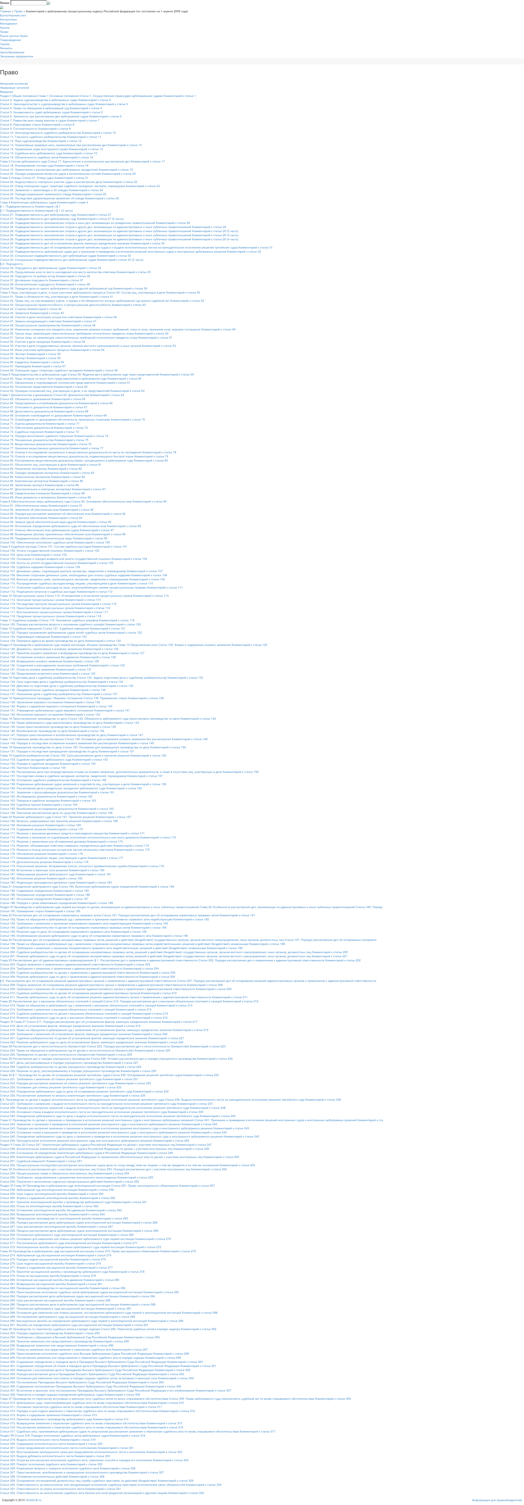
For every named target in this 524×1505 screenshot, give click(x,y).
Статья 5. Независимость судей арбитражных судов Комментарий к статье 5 (51, 112)
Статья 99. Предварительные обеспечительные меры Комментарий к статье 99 (53, 538)
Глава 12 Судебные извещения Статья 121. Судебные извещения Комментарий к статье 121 (62, 628)
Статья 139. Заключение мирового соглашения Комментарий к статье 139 (50, 702)
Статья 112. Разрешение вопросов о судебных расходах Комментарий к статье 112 (56, 591)
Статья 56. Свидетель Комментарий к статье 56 (32, 362)
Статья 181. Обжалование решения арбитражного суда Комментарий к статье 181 (55, 874)
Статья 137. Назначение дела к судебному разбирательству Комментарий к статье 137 (58, 694)
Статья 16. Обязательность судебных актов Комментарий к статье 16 (46, 157)
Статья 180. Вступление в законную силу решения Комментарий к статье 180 (52, 870)
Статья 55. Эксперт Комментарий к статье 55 (30, 354)
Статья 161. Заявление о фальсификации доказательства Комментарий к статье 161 (57, 792)
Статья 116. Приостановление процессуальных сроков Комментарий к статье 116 (55, 608)
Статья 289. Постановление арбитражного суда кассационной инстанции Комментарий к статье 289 (67, 1316)
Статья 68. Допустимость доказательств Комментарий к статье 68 (44, 411)
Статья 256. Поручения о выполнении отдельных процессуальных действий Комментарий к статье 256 (69, 1181)
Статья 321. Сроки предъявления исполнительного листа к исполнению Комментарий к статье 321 (67, 1448)
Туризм (5, 44)
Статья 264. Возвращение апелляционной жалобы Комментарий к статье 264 (52, 1214)
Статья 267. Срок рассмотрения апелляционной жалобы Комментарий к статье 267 (56, 1226)
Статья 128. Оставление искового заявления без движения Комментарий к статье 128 (58, 657)
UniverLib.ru (33, 1500)
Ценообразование (12, 52)
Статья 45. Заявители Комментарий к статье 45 (32, 313)
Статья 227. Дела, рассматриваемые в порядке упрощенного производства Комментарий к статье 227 (69, 1062)
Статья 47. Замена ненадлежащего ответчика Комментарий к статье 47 (48, 321)
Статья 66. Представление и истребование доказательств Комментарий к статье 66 (56, 403)
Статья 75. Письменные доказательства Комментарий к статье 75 (44, 440)
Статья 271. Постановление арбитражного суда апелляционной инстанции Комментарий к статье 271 (69, 1243)
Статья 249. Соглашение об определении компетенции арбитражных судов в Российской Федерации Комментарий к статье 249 (86, 1153)
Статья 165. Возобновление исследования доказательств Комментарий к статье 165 (57, 808)
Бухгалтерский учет (13, 15)
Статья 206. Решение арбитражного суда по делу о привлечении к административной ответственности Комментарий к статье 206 (87, 976)
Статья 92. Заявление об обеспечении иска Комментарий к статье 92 (47, 509)
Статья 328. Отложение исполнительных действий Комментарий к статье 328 (52, 1476)
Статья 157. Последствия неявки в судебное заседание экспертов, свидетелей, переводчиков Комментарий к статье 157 (81, 776)
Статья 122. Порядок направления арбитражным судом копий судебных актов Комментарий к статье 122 (71, 632)
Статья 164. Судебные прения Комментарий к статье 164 (38, 804)
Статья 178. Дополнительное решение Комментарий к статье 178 (44, 862)
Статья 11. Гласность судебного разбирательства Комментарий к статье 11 (50, 137)
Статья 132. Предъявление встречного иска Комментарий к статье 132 (47, 673)
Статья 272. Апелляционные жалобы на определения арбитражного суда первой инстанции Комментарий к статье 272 (80, 1247)
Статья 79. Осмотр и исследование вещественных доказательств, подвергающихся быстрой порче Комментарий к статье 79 (84, 456)
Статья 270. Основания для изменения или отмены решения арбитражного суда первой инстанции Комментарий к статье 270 (85, 1239)
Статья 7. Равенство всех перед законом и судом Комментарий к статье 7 (49, 120)
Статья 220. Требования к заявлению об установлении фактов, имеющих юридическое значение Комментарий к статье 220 (83, 1034)
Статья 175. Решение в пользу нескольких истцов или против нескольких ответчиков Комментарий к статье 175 (75, 849)
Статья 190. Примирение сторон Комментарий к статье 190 (40, 911)
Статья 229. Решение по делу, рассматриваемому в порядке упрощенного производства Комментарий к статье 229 (78, 1071)
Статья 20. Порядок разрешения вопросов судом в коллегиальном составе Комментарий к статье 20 (68, 173)
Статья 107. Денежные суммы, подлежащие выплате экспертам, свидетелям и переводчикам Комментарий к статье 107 (81, 571)
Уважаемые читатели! (14, 87)
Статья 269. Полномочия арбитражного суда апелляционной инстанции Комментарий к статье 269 (67, 1235)
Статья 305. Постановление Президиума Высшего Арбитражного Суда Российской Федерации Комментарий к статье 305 (82, 1382)
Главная (5, 11)
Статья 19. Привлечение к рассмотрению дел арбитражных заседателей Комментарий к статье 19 (66, 169)
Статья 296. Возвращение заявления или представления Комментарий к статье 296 (56, 1345)
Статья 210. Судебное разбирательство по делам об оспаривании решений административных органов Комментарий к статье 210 (88, 993)
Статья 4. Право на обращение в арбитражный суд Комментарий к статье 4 (51, 108)
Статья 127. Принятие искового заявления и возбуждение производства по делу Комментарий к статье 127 (72, 653)
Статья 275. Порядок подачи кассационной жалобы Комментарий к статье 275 (53, 1259)
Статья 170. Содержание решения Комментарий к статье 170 (41, 829)
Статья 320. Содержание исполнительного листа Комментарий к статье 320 (51, 1443)
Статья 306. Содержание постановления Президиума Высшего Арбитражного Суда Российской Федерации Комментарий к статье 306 (90, 1386)
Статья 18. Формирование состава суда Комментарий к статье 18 (44, 165)
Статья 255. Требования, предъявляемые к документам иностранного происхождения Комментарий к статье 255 (76, 1177)
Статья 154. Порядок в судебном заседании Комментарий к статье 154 (48, 763)
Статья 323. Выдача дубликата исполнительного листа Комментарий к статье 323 (55, 1456)
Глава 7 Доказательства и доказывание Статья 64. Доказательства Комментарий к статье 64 (62, 395)
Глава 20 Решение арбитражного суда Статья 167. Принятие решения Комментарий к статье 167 (65, 817)
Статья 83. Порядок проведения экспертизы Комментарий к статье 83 (47, 473)
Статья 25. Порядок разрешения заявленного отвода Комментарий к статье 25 (53, 194)
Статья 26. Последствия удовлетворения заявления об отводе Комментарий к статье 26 (59, 198)
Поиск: (5, 3)
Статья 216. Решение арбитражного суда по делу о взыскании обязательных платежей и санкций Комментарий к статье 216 (84, 1017)
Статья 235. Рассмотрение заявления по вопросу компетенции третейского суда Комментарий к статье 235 (72, 1095)
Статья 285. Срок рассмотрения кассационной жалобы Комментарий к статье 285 (55, 1300)
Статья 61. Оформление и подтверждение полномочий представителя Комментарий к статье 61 (65, 382)
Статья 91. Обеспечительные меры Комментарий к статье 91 (41, 505)
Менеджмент (8, 23)
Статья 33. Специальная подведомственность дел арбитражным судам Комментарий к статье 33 (65, 255)
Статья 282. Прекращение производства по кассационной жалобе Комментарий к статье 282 (62, 1288)
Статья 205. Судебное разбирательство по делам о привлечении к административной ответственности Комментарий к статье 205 (87, 972)
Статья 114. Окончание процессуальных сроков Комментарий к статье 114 (50, 600)
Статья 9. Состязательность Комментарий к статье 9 (35, 128)
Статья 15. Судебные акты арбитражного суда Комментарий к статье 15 (48, 153)
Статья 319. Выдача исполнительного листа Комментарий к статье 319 (48, 1439)
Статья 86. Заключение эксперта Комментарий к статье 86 (39, 485)
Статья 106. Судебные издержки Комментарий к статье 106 (40, 567)
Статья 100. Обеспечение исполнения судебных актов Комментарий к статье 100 (55, 542)
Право (18, 11)
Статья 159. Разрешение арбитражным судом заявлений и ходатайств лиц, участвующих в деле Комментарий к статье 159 (83, 784)
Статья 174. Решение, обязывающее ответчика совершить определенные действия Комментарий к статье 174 (74, 845)
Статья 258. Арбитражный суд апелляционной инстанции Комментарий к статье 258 (57, 1189)
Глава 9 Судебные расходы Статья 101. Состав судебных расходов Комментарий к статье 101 (63, 546)
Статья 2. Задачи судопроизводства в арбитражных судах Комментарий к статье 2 (55, 100)
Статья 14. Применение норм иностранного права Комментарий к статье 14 (51, 149)
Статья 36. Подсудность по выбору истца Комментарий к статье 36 (45, 276)
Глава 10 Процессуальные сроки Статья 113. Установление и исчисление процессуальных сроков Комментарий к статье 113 (84, 595)
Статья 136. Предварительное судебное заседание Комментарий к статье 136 (53, 690)
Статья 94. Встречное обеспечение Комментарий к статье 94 (41, 518)
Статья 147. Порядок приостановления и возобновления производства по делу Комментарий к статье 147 (71, 735)
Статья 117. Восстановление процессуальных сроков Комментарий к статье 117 (54, 612)
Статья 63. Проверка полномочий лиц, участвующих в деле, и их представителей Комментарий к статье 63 (72, 391)
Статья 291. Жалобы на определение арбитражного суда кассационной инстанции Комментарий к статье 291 (74, 1325)
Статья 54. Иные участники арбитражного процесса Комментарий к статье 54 (52, 350)
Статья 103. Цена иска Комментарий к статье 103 (33, 554)
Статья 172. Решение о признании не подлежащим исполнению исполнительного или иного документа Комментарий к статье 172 (88, 837)
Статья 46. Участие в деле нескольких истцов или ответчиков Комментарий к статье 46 (58, 317)
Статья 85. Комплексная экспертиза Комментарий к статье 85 (41, 481)
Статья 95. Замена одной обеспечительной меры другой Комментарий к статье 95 (55, 522)
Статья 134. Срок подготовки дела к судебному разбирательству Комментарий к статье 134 (61, 681)
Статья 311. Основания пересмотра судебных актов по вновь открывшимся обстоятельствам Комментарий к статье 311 (81, 1407)
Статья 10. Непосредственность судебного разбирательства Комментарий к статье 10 (58, 132)
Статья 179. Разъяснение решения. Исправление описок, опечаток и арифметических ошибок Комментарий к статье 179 (82, 866)
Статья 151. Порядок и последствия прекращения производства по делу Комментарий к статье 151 (67, 751)
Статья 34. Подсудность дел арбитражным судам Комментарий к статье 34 (50, 268)
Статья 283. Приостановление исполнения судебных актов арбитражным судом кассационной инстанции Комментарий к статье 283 (89, 1292)
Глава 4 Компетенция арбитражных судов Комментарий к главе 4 (44, 202)
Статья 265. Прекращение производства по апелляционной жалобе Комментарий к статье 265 (64, 1218)
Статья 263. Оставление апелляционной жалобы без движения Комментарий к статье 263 (61, 1210)
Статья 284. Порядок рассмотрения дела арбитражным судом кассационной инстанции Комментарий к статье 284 (77, 1296)
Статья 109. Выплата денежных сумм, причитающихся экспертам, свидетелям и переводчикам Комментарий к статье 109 (82, 579)
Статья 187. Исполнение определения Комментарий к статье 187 (44, 899)
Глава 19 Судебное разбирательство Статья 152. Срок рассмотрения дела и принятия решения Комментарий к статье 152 (83, 755)
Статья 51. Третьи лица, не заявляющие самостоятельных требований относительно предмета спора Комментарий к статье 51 (86, 337)
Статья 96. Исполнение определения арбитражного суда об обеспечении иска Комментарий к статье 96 (70, 526)
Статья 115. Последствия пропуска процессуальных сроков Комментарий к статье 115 (58, 604)
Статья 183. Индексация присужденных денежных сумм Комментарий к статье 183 (56, 882)
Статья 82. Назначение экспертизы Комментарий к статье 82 (41, 468)
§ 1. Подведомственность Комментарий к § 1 (30, 206)
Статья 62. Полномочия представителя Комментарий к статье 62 (44, 386)
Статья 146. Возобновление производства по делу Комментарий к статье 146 (52, 731)
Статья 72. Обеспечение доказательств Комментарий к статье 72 (44, 427)
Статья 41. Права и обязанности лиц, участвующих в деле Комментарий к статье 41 (56, 296)
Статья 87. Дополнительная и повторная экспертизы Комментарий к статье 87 (53, 489)
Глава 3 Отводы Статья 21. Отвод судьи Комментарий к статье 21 (44, 178)
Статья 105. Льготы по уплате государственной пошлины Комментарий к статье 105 (56, 563)
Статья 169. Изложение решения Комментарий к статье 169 (40, 825)
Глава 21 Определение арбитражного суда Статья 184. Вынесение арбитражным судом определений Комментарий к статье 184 (87, 886)
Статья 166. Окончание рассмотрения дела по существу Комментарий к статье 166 (56, 813)
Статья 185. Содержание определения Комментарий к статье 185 (44, 890)
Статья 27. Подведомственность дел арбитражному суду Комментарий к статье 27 (55, 214)
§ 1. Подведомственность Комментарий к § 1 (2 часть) (36, 210)
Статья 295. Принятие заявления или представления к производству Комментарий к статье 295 (64, 1341)
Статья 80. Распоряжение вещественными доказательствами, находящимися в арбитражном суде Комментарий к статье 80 (84, 460)
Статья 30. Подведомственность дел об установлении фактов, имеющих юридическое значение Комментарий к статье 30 (82, 243)
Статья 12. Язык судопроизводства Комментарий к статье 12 (40, 141)
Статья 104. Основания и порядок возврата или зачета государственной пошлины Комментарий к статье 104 (73, 559)
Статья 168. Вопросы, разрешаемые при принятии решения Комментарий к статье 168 (59, 821)
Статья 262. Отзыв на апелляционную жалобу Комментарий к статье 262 (49, 1206)
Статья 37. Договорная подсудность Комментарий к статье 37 (41, 280)
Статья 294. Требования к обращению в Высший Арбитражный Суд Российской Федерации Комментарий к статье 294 (80, 1337)
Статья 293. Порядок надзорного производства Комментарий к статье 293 (50, 1333)
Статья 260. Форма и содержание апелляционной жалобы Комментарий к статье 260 (57, 1198)
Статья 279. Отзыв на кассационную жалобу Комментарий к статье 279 (48, 1276)
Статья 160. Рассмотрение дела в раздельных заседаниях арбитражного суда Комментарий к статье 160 (71, 788)
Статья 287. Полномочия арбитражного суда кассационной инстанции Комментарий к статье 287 (65, 1308)
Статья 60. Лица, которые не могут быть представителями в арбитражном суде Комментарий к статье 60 (70, 378)
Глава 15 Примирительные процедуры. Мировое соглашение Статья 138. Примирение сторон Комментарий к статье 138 (82, 698)
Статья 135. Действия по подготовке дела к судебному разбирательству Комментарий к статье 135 (66, 686)
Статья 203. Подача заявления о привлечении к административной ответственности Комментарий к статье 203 (75, 964)
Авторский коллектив (14, 83)
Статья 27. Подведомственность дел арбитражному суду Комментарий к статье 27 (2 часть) (62, 219)
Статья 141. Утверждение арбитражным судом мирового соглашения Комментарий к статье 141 (65, 710)
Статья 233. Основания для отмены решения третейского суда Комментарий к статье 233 (60, 1087)
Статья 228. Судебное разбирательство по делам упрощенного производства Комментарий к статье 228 (70, 1067)
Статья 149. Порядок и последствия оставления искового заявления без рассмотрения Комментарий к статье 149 (77, 743)
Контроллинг (8, 19)
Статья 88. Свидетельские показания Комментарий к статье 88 (42, 493)
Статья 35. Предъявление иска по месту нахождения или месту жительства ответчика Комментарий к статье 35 (75, 272)
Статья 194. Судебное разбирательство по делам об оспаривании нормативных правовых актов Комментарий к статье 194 (83, 927)
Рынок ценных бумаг (14, 36)
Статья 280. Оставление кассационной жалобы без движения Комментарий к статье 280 (59, 1280)
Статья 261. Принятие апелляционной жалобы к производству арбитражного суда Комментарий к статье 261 (73, 1202)
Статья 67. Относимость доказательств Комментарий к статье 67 (43, 407)
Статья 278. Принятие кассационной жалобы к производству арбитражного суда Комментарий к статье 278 (72, 1271)
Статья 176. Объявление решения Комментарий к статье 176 (41, 854)
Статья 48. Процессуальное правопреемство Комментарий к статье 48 (47, 325)
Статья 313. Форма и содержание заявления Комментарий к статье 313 (48, 1415)
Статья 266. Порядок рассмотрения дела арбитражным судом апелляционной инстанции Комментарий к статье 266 (78, 1222)
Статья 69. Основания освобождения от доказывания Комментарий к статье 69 (53, 415)
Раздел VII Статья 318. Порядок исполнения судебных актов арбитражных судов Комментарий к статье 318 (72, 1435)
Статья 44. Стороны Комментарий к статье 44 (31, 309)
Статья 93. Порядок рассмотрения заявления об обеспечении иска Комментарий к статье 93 (62, 513)
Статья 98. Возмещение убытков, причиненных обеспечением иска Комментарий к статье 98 (62, 534)
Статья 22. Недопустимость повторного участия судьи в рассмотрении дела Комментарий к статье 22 (68, 182)
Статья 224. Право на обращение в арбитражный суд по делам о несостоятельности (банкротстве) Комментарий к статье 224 (85, 1050)
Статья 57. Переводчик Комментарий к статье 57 (33, 366)
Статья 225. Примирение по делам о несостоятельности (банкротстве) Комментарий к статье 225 (66, 1054)
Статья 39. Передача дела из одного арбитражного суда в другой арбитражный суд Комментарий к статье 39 (73, 288)
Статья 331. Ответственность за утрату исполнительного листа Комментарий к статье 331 (60, 1489)
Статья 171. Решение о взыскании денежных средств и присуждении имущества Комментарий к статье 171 (72, 833)
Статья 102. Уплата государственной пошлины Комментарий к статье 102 (49, 550)
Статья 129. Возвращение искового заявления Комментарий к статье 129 (49, 661)
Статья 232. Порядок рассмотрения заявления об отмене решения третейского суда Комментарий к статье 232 (75, 1083)
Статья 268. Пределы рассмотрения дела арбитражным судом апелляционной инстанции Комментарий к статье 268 (79, 1230)
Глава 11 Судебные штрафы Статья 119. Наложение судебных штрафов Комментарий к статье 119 (67, 620)
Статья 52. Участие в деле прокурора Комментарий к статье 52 (42, 341)
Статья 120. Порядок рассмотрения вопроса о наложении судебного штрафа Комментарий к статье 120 (70, 624)
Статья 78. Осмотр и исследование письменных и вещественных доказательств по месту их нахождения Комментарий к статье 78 (88, 452)
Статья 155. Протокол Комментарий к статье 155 (33, 768)
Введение (6, 92)
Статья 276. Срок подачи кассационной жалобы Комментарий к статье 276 (50, 1263)
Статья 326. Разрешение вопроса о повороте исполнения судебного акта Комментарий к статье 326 (68, 1468)
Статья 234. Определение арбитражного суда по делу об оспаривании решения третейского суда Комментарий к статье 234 (84, 1091)
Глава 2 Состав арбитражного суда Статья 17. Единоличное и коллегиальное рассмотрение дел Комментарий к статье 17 (82, 161)
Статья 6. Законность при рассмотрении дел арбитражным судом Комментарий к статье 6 (61, 116)
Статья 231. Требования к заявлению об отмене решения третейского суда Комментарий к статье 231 (69, 1079)
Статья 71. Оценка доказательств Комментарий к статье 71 (40, 423)
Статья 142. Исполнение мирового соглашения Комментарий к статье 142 (50, 714)
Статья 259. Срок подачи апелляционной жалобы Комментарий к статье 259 (51, 1194)
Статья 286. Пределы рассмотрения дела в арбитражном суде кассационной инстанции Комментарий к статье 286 (78, 1304)
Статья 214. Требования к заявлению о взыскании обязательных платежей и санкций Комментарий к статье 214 (75, 1009)
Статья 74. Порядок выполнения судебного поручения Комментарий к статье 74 (54, 436)
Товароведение (10, 40)
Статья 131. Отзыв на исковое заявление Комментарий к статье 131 (46, 669)
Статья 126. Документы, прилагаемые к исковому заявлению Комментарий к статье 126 (59, 649)
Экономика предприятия (16, 56)
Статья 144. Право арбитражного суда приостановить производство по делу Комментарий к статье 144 (69, 722)
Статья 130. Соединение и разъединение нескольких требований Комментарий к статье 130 (62, 665)
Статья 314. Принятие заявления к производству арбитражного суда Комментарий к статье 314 (64, 1419)
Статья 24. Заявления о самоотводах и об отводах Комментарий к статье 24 (51, 190)
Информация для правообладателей (497, 1500)
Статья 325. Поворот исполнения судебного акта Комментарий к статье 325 (51, 1464)
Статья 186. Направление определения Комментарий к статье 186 (45, 895)
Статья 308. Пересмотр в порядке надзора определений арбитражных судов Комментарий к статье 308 (70, 1394)
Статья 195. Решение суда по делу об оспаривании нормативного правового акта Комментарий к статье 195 (73, 931)
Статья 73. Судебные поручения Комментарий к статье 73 (39, 432)
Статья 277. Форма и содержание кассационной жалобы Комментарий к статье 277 (56, 1267)
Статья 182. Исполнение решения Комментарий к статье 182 (41, 878)
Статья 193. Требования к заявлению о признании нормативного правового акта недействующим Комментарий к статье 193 (84, 923)
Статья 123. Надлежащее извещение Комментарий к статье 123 (43, 636)
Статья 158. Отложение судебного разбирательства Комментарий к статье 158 (53, 780)
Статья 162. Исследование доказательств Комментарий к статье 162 (46, 796)
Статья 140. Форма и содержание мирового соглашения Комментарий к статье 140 (56, 706)
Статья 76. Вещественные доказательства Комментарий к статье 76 (45, 444)
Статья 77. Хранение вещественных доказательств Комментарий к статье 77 (51, 448)
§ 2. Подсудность (11, 264)
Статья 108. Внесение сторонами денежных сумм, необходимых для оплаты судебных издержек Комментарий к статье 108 (83, 575)
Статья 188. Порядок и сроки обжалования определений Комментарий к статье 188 (56, 903)
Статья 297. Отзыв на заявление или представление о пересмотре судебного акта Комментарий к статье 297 (74, 1349)
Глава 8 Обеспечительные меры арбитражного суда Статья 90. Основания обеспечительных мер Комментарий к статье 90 (83, 501)
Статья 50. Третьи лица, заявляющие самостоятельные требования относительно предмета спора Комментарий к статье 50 (84, 333)
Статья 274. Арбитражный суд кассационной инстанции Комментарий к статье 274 (55, 1255)
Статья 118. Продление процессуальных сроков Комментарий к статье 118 (50, 616)
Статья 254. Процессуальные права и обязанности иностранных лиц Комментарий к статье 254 (64, 1173)
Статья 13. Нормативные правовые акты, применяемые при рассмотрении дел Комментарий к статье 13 (71, 145)
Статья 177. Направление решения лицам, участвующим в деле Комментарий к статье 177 (61, 858)
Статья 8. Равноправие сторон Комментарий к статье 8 (37, 124)
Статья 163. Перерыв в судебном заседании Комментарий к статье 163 (48, 800)
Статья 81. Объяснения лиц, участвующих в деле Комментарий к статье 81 (51, 464)
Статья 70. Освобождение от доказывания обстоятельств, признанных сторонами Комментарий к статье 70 (72, 419)
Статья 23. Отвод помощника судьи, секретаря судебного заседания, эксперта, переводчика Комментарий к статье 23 (80, 186)
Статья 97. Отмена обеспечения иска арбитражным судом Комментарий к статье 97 (57, 530)
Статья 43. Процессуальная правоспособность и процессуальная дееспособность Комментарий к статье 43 (73, 305)
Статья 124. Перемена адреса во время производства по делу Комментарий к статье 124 (60, 641)
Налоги (5, 27)
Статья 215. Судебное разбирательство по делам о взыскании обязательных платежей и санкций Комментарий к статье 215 (84, 1013)
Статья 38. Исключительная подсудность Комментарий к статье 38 (45, 284)
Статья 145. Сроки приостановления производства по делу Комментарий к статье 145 (58, 727)
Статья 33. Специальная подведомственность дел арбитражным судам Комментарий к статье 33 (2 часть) (71, 259)
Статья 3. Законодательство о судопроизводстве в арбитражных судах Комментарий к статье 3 (64, 104)
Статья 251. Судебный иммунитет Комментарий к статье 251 (41, 1161)
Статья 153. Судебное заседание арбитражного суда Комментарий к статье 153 (54, 759)
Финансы (6, 48)
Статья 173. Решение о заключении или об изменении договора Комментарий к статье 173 (61, 841)
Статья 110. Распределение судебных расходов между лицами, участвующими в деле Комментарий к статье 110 (76, 583)
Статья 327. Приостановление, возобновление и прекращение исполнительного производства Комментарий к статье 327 (82, 1472)
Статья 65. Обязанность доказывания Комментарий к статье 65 (42, 399)
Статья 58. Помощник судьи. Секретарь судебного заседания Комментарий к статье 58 (59, 370)
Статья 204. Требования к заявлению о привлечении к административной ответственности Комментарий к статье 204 (79, 968)
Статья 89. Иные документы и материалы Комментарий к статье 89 (45, 497)
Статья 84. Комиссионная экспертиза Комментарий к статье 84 (42, 477)
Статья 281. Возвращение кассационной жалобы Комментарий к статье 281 (51, 1284)
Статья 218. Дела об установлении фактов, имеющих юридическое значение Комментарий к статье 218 (70, 1026)
